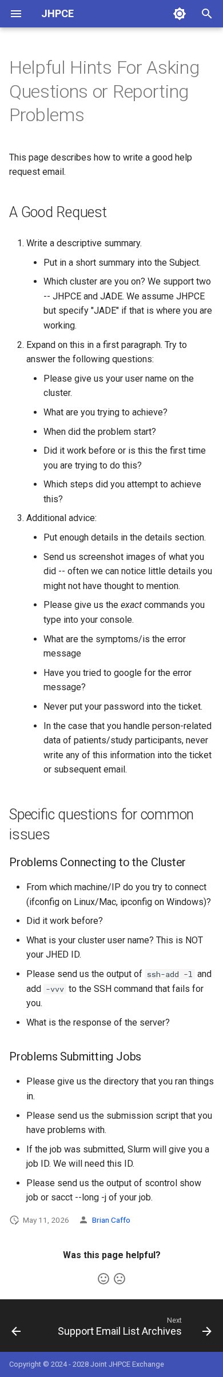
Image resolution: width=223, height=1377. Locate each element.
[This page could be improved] (119, 1279)
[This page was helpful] (103, 1279)
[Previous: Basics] (16, 1329)
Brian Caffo (111, 1219)
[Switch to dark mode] (179, 13)
